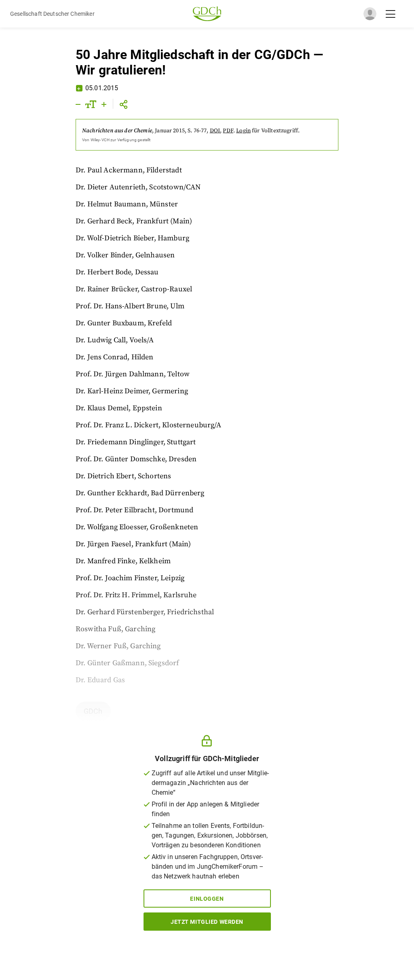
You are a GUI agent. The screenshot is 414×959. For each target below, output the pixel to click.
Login (243, 130)
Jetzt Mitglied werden (207, 922)
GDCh (93, 711)
